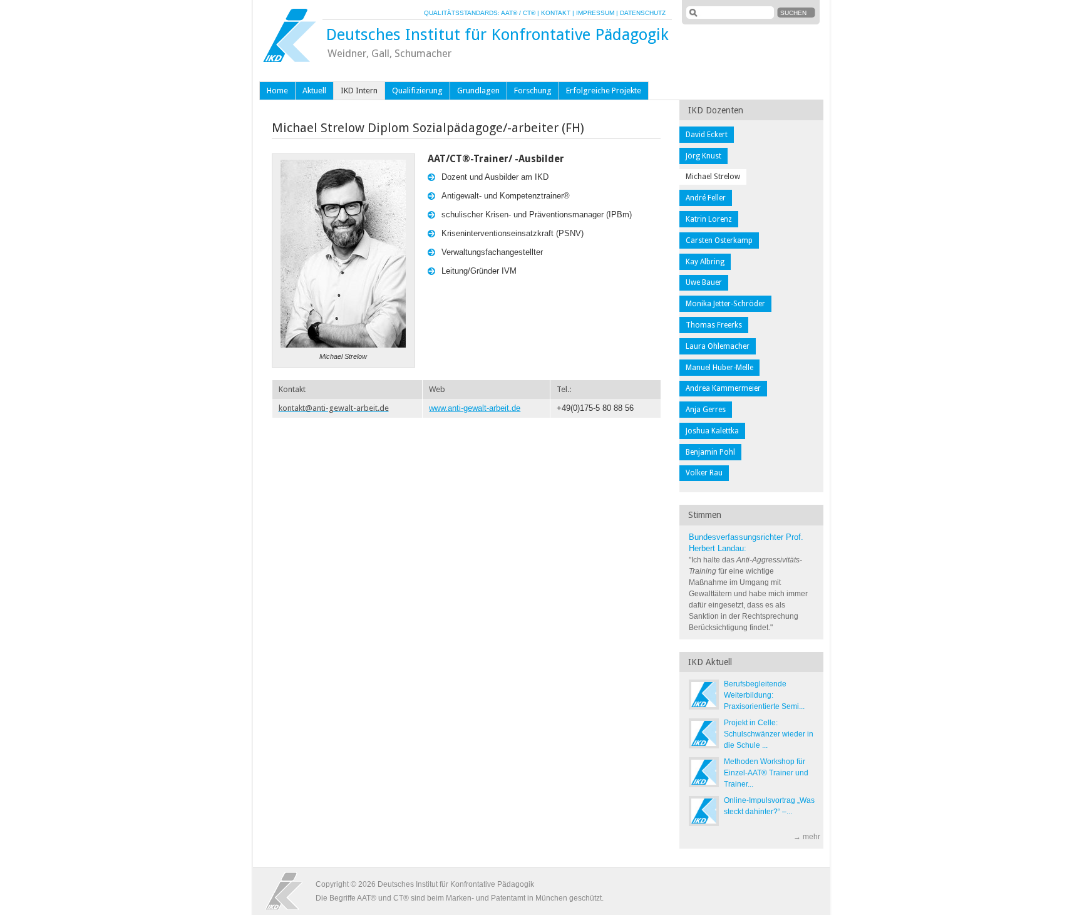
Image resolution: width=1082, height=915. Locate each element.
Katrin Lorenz (709, 219)
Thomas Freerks (714, 325)
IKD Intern (359, 90)
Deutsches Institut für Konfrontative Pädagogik (497, 34)
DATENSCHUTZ (643, 12)
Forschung (533, 90)
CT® (529, 12)
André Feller (706, 198)
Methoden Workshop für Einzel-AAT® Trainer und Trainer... (766, 772)
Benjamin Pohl (710, 452)
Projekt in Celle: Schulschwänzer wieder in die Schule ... (768, 734)
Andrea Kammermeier (723, 388)
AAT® (509, 12)
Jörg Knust (703, 156)
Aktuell (314, 90)
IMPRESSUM (595, 12)
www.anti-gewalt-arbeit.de (474, 408)
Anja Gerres (706, 409)
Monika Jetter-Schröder (725, 303)
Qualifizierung (417, 90)
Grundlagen (478, 90)
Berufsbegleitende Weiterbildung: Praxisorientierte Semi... (764, 695)
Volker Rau (704, 472)
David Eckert (707, 134)
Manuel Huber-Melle (719, 367)
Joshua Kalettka (712, 430)
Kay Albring (705, 261)
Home (277, 90)
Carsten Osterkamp (719, 240)
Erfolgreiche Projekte (603, 90)
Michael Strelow (713, 176)
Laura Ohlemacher (718, 346)
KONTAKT (555, 12)
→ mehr (806, 836)
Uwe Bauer (704, 282)
